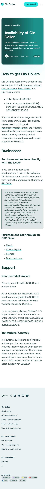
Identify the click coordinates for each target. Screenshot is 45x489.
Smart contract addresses (11, 420)
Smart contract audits (10, 424)
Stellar (27, 89)
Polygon (37, 85)
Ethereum (26, 85)
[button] (41, 4)
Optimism (7, 92)
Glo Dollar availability (9, 415)
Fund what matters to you (11, 428)
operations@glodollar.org (15, 128)
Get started (31, 4)
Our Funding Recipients (10, 445)
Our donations (7, 441)
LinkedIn (5, 462)
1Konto (9, 245)
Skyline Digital (13, 250)
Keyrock (10, 254)
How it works (6, 411)
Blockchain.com (14, 258)
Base (20, 89)
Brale (9, 180)
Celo (4, 89)
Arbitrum (12, 89)
